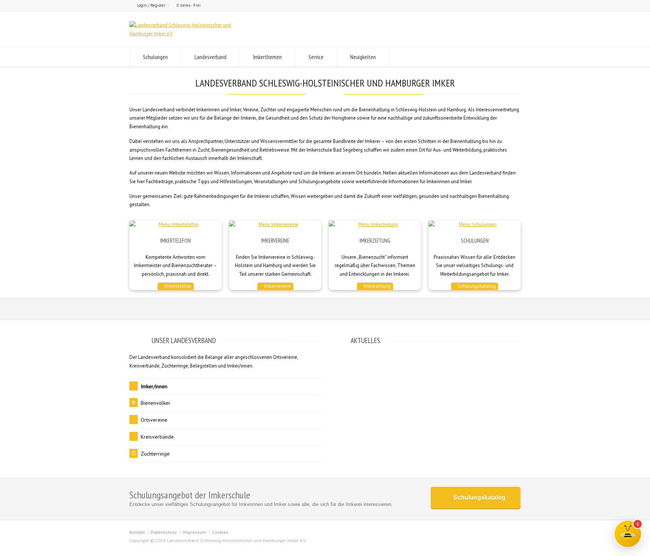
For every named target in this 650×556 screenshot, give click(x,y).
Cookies (220, 532)
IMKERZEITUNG (375, 240)
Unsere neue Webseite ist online (366, 369)
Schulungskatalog (476, 286)
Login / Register (151, 5)
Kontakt (137, 532)
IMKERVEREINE (275, 240)
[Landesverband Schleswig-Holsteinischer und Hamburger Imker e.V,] (192, 33)
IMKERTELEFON (175, 240)
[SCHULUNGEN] (474, 224)
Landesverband (210, 57)
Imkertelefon (177, 286)
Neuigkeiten (363, 57)
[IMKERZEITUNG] (375, 224)
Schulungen (155, 57)
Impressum (194, 532)
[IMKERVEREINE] (275, 224)
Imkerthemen (267, 57)
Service (315, 57)
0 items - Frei (188, 5)
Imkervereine (277, 286)
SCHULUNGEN (475, 240)
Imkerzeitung (377, 286)
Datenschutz (164, 532)
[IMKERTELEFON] (175, 224)
